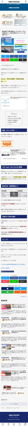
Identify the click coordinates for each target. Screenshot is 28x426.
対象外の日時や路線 (12, 122)
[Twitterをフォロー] (20, 288)
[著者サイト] (7, 288)
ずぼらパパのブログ (14, 2)
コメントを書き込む (14, 403)
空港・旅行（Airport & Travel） (7, 271)
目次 (12, 114)
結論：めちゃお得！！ (12, 116)
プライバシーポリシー (14, 417)
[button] (25, 235)
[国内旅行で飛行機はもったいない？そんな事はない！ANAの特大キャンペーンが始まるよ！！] (17, 294)
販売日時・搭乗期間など (13, 120)
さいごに (10, 124)
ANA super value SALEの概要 (14, 118)
